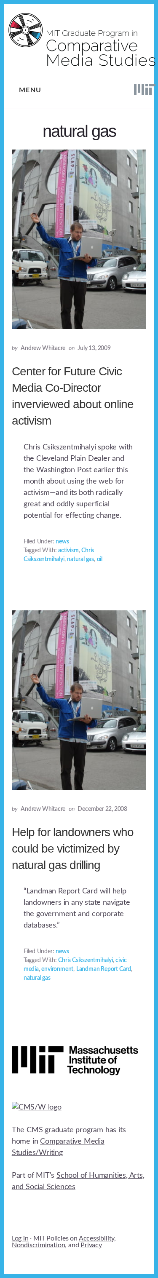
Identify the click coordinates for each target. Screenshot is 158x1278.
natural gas (80, 559)
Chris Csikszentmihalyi (85, 960)
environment (57, 969)
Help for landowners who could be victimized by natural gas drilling (73, 849)
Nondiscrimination (38, 1245)
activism (68, 550)
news (62, 542)
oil (99, 559)
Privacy (91, 1245)
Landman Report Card (103, 969)
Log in (20, 1238)
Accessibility (96, 1238)
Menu (30, 90)
